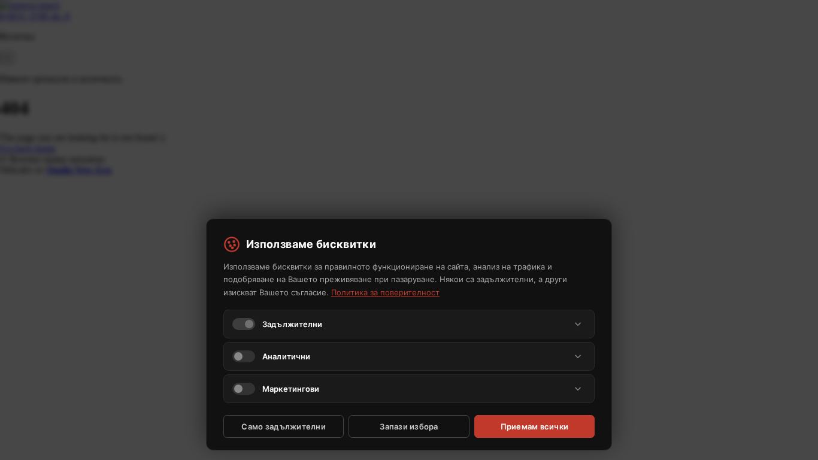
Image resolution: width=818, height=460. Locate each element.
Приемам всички (535, 426)
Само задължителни (283, 426)
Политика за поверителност (385, 292)
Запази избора (409, 426)
